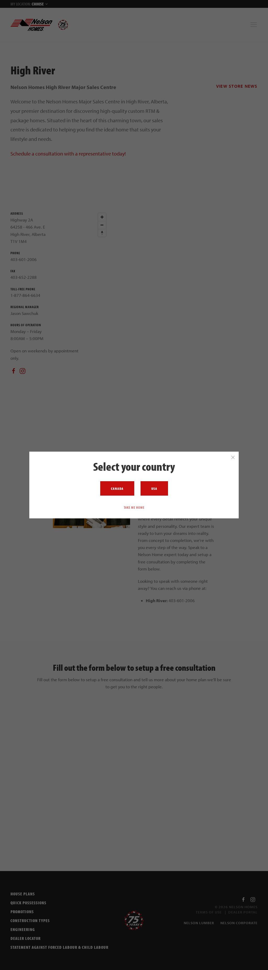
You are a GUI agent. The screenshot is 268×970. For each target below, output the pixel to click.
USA (154, 488)
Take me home (134, 507)
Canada (117, 488)
